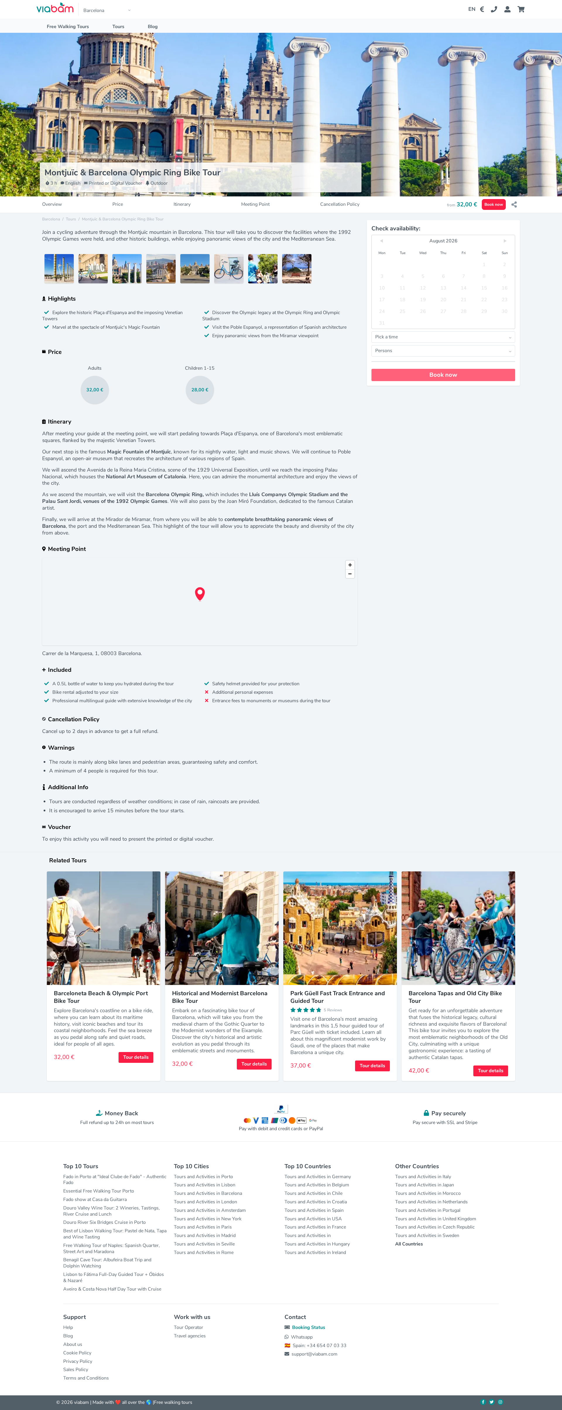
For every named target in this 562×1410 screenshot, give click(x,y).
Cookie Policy (77, 1353)
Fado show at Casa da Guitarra (95, 1199)
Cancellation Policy (339, 204)
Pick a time (386, 337)
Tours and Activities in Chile (313, 1193)
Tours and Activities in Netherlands (431, 1202)
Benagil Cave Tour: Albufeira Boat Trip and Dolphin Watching (107, 1263)
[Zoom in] (350, 565)
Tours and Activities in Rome (204, 1252)
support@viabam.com (314, 1354)
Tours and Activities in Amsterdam (210, 1210)
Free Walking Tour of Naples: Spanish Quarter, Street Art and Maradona (111, 1248)
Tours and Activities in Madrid (205, 1235)
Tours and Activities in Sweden (427, 1235)
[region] (199, 601)
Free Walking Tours (68, 26)
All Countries (409, 1244)
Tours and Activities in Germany (318, 1176)
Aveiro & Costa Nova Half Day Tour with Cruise (112, 1289)
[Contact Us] (497, 9)
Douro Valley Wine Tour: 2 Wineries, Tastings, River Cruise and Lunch (111, 1211)
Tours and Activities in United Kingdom (435, 1219)
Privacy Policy (77, 1361)
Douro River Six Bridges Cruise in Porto (104, 1222)
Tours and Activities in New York (207, 1219)
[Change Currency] (483, 9)
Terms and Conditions (86, 1378)
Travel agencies (190, 1336)
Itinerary (182, 204)
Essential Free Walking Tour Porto (98, 1191)
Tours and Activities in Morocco (428, 1193)
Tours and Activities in (308, 1235)
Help (68, 1327)
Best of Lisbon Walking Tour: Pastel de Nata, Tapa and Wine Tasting (115, 1234)
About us (72, 1344)
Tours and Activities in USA (313, 1219)
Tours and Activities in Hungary (317, 1244)
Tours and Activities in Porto (203, 1176)
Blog (153, 26)
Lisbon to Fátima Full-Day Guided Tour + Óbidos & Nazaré (113, 1277)
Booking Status (308, 1327)
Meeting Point (255, 204)
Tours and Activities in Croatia (316, 1202)
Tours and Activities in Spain (314, 1210)
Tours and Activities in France (315, 1227)
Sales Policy (75, 1369)
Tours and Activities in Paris (203, 1227)
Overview (52, 204)
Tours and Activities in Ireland (315, 1252)
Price (117, 204)
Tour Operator (188, 1327)
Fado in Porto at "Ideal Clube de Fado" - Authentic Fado (115, 1179)
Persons (383, 350)
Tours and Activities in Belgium (317, 1185)
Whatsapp (302, 1337)
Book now (493, 204)
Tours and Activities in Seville (204, 1244)
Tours (118, 26)
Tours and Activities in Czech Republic (435, 1227)
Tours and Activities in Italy (423, 1176)
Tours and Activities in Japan (424, 1185)
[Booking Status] (511, 9)
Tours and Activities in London (205, 1202)
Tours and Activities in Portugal (427, 1210)
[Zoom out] (350, 573)
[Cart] (522, 9)
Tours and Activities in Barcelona (208, 1193)
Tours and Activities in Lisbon (204, 1185)
